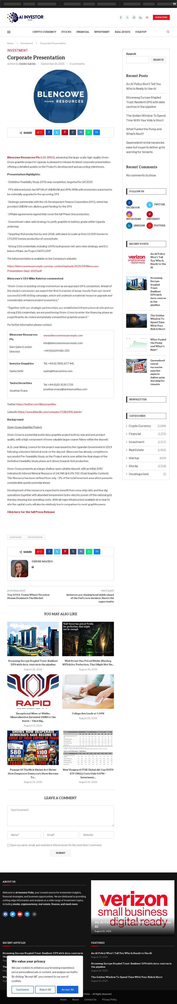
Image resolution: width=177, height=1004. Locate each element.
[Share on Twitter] (57, 132)
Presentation (35, 537)
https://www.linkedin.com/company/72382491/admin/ (50, 412)
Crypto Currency (44, 32)
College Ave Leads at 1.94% (88, 713)
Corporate (16, 537)
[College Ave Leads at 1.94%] (88, 691)
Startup (140, 32)
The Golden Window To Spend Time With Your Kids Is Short (157, 322)
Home (10, 43)
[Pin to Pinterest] (65, 132)
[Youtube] (147, 17)
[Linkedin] (140, 17)
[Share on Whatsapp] (88, 132)
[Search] (168, 31)
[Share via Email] (96, 132)
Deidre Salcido (27, 63)
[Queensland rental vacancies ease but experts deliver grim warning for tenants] (136, 366)
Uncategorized (147, 474)
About (75, 999)
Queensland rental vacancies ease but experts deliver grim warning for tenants (145, 147)
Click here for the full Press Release (31, 512)
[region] (45, 976)
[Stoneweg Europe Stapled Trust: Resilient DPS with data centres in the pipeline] (33, 639)
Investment (102, 32)
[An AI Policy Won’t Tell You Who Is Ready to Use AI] (136, 259)
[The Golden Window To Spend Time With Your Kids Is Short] (136, 321)
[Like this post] (41, 132)
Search (131, 54)
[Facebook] (120, 17)
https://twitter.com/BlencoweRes (36, 404)
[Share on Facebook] (49, 132)
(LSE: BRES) (31, 157)
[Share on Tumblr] (72, 132)
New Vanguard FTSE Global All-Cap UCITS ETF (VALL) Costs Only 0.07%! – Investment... (88, 773)
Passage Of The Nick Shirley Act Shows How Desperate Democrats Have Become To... (33, 773)
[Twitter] (127, 17)
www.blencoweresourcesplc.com (63, 335)
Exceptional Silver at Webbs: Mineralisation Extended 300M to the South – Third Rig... (33, 717)
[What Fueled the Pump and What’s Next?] (136, 345)
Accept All (68, 989)
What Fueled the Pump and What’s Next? (158, 344)
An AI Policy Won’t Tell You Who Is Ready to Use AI (158, 260)
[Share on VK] (80, 132)
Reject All (45, 989)
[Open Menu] (8, 32)
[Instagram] (134, 17)
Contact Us (90, 999)
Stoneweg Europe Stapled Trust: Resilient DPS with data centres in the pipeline (145, 102)
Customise (22, 989)
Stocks (66, 32)
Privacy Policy (109, 999)
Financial (82, 32)
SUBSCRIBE (161, 17)
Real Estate (122, 32)
